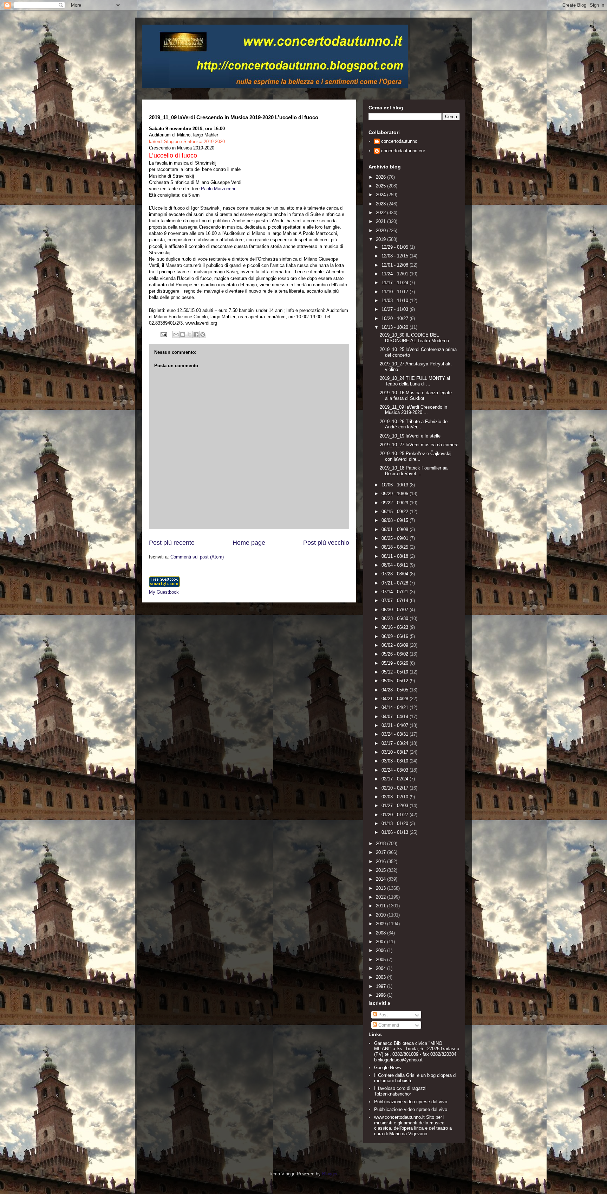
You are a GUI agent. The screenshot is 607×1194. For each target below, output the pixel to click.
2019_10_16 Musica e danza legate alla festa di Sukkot (416, 395)
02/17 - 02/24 (395, 778)
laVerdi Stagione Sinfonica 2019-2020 (187, 141)
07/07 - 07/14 (395, 600)
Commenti (388, 1025)
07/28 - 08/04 (395, 573)
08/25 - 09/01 (395, 538)
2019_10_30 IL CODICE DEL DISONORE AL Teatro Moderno (414, 337)
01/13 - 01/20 (395, 823)
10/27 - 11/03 (395, 309)
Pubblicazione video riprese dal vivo (410, 1101)
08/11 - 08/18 (395, 556)
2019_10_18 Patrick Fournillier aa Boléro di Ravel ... (414, 470)
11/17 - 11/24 (395, 282)
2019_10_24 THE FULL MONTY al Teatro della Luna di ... (415, 381)
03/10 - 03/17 (395, 752)
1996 (381, 995)
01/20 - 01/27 (395, 814)
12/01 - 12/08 (395, 265)
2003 (381, 977)
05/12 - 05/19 (395, 672)
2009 (381, 923)
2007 (381, 941)
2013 (381, 888)
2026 (381, 177)
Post (382, 1014)
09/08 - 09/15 (395, 520)
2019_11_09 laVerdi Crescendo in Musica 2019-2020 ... (413, 409)
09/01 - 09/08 (395, 529)
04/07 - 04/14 (395, 716)
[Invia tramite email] (176, 334)
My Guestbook (164, 592)
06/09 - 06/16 (395, 636)
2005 (381, 959)
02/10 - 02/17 (395, 788)
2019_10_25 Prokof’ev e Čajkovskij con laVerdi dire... (415, 456)
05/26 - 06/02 (395, 654)
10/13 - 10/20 (395, 327)
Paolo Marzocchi (218, 188)
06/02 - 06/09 (395, 645)
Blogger (329, 1173)
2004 (381, 968)
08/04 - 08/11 (395, 565)
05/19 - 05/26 (395, 663)
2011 (381, 905)
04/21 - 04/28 (395, 698)
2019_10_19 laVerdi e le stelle (410, 436)
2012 (381, 897)
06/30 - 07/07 (395, 609)
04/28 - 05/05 (395, 689)
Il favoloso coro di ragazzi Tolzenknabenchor (400, 1091)
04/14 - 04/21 (395, 707)
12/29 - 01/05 (395, 247)
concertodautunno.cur (403, 150)
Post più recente (172, 542)
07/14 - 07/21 (395, 591)
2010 (381, 915)
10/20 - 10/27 (395, 318)
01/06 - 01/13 (395, 832)
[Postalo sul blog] (182, 334)
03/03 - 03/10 (395, 761)
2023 (381, 203)
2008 (381, 933)
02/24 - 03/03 (395, 770)
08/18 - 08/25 (395, 547)
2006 (381, 950)
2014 (381, 879)
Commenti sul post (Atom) (197, 557)
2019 (381, 239)
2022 (381, 212)
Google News (387, 1067)
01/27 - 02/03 (395, 805)
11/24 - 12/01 (395, 273)
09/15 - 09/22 (395, 511)
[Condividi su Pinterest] (202, 334)
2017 (381, 852)
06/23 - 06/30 (395, 618)
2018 (381, 843)
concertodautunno (399, 141)
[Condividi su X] (189, 334)
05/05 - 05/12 (395, 680)
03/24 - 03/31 (395, 734)
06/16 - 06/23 (395, 627)
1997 (381, 986)
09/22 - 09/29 (395, 502)
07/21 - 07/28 (395, 583)
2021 (381, 221)
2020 (381, 230)
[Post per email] (163, 334)
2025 (381, 186)
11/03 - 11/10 (395, 300)
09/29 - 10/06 (395, 493)
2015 (381, 870)
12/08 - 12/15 (395, 255)
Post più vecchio (326, 542)
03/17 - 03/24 (395, 743)
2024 (381, 194)
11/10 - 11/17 (395, 291)
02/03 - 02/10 (395, 796)
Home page (249, 542)
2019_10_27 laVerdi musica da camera (419, 444)
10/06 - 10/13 (395, 484)
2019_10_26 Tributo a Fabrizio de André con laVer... (414, 424)
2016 (381, 861)
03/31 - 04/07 (395, 725)
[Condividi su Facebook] (196, 334)
